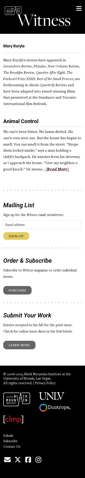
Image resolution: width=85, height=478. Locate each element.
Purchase (17, 290)
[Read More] (57, 169)
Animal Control (20, 121)
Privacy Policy (45, 383)
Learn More (19, 345)
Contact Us (11, 447)
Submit (8, 436)
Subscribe (10, 441)
